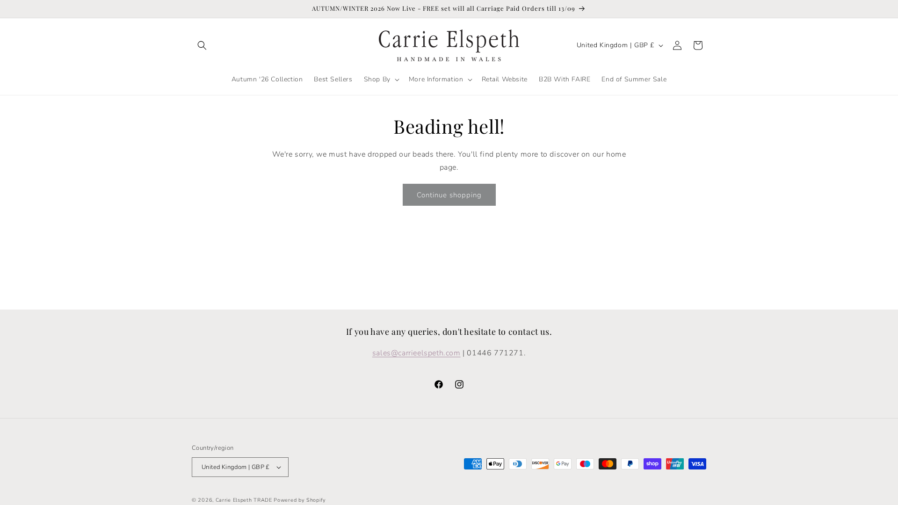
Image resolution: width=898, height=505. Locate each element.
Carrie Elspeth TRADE (244, 500)
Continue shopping (449, 195)
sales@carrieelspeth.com (416, 353)
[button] (202, 45)
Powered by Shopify (300, 500)
